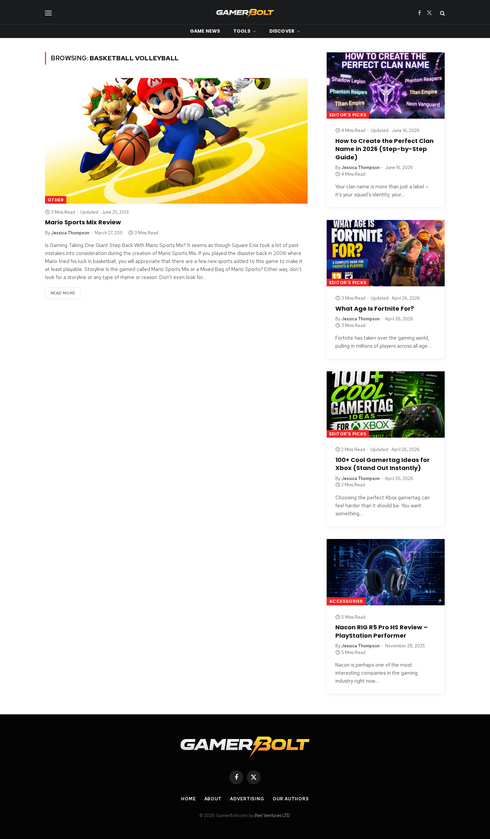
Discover (281, 31)
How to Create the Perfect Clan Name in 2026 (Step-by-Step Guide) (384, 149)
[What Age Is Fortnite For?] (386, 253)
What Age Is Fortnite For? (374, 309)
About (213, 799)
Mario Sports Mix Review (83, 222)
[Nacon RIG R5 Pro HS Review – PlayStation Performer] (386, 572)
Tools (241, 31)
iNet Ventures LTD (272, 815)
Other (56, 200)
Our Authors (291, 799)
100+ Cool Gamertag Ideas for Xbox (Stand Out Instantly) (382, 464)
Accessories (346, 601)
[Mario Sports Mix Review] (176, 141)
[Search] (442, 12)
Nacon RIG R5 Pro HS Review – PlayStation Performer (381, 631)
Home (188, 799)
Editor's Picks (347, 115)
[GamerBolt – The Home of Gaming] (245, 13)
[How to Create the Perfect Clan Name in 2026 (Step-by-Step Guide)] (386, 85)
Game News (205, 31)
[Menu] (48, 12)
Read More (63, 293)
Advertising (247, 799)
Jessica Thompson (70, 233)
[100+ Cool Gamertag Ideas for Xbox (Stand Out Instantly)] (386, 404)
